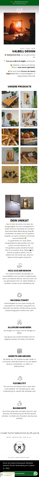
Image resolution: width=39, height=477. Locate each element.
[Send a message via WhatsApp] (35, 473)
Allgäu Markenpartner (19, 457)
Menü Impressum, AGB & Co (19, 437)
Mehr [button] (8, 468)
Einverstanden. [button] (19, 473)
